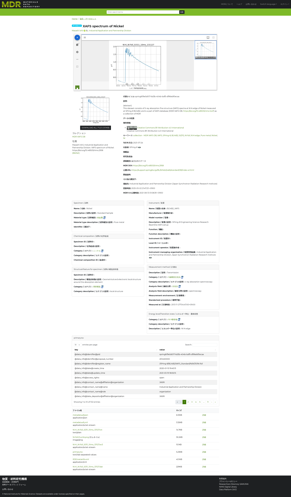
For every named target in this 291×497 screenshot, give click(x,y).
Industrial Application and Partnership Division (110, 31)
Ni (124, 138)
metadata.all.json (80, 415)
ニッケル (96, 251)
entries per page (89, 345)
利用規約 (222, 479)
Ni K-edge (195, 135)
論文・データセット (88, 19)
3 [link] (191, 402)
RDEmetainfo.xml (81, 459)
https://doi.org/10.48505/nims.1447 (198, 111)
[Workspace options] (77, 59)
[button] (205, 50)
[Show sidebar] (85, 37)
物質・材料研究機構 (14, 479)
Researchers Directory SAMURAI (233, 484)
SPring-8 (167, 135)
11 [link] (208, 402)
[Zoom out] (132, 84)
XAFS (159, 135)
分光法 (175, 286)
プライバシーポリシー (228, 481)
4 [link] (196, 402)
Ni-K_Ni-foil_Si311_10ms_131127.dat (88, 467)
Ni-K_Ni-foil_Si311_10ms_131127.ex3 (88, 444)
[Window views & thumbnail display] (208, 37)
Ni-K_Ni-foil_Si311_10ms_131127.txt (87, 430)
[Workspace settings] (77, 52)
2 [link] (188, 402)
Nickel (214, 135)
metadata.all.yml (80, 422)
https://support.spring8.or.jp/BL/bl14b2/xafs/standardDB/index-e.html (163, 170)
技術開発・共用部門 (10, 482)
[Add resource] (77, 37)
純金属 (100, 218)
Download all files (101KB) (95, 128)
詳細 (204, 415)
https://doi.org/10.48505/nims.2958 (148, 165)
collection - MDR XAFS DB (145, 135)
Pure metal (206, 135)
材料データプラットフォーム (14, 485)
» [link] (215, 402)
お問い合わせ (251, 4)
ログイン (284, 4)
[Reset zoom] (137, 84)
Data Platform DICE (228, 489)
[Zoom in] (127, 84)
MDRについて (227, 4)
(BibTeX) (76, 153)
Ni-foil (187, 135)
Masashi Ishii (77, 31)
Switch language (268, 4)
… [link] (203, 402)
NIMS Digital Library (228, 487)
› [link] (211, 402)
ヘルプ (239, 4)
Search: (188, 345)
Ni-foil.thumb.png (81, 437)
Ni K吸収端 (172, 319)
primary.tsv (78, 452)
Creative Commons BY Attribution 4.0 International (160, 128)
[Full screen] (77, 66)
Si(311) (181, 135)
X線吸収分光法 (174, 277)
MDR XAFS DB (78, 137)
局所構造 (96, 287)
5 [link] (199, 402)
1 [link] (184, 402)
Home (75, 19)
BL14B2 (175, 135)
